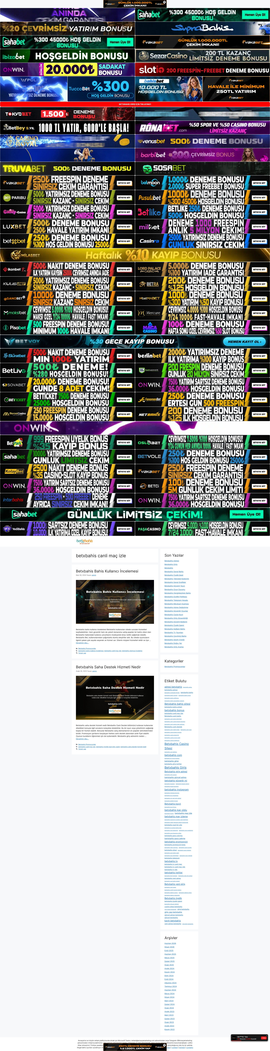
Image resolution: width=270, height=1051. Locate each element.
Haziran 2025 (170, 954)
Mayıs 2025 (169, 958)
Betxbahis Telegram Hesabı (176, 600)
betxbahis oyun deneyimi (171, 830)
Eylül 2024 (169, 979)
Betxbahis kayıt (173, 803)
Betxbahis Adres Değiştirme (176, 607)
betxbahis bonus (174, 710)
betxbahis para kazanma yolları (173, 833)
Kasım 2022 (170, 1029)
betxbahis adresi (171, 690)
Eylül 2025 (169, 951)
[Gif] (135, 255)
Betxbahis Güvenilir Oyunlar (176, 611)
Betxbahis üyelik (173, 898)
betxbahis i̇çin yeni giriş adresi (173, 798)
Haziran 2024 (170, 990)
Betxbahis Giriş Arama (174, 647)
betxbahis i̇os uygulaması (171, 795)
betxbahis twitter (174, 872)
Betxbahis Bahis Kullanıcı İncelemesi (107, 571)
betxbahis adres (187, 687)
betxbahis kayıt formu (170, 807)
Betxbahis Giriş (171, 564)
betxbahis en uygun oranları (172, 758)
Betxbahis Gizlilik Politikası (176, 597)
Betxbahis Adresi (172, 561)
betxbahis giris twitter (173, 764)
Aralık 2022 (169, 1026)
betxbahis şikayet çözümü (172, 904)
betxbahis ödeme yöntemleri (172, 895)
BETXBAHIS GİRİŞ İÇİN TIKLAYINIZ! (135, 104)
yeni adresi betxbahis (173, 924)
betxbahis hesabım (170, 784)
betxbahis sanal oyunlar (185, 847)
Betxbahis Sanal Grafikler (175, 582)
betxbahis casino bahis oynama (173, 732)
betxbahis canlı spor (186, 729)
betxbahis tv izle (171, 870)
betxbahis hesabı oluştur (182, 784)
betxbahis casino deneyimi (172, 735)
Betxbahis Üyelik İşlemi (174, 625)
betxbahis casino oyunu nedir (172, 737)
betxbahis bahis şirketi (173, 707)
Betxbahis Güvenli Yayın (175, 586)
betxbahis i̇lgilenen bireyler (172, 793)
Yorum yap (82, 653)
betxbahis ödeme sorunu (171, 892)
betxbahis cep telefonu (171, 752)
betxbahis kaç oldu (176, 810)
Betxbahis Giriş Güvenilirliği (176, 618)
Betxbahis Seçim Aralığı (174, 640)
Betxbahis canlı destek (173, 727)
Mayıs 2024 (169, 994)
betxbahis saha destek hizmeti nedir (133, 747)
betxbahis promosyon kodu (175, 845)
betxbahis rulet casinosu (171, 847)
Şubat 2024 (170, 1004)
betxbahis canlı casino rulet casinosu (174, 724)
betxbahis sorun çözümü (184, 850)
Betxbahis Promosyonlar (87, 648)
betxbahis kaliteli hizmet (171, 801)
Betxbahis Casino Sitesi (177, 746)
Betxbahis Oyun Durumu (175, 589)
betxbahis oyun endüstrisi (186, 830)
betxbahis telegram (172, 858)
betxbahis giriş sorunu (171, 774)
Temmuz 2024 (171, 986)
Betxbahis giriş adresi (176, 771)
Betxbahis (169, 568)
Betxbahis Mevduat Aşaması (177, 604)
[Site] (67, 183)
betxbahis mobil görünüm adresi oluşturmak (176, 822)
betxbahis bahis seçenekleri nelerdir (174, 701)
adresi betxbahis (173, 686)
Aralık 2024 (169, 968)
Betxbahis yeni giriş (175, 884)
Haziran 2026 (170, 943)
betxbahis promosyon (176, 841)
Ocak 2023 (169, 1022)
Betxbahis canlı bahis (173, 716)
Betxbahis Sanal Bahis (174, 572)
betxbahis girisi (172, 761)
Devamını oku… (82, 643)
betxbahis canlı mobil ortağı (172, 729)
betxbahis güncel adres (175, 777)
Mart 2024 (169, 1001)
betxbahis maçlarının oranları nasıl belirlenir (176, 819)
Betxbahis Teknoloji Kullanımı (177, 579)
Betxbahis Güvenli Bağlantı (176, 622)
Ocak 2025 (169, 965)
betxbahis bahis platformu (172, 698)
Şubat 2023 (170, 1019)
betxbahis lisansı (169, 813)
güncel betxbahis (171, 918)
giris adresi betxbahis (170, 909)
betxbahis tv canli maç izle (175, 867)
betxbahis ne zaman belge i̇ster (173, 828)
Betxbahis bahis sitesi (177, 703)
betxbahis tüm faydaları (171, 876)
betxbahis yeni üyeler (170, 887)
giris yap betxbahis (173, 912)
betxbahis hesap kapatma (171, 786)
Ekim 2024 (169, 976)
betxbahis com (173, 755)
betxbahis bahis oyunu (185, 695)
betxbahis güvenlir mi (176, 780)
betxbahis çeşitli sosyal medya (173, 890)
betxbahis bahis (187, 693)
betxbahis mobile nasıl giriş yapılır (108, 747)
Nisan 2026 (169, 947)
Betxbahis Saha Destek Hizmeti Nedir (108, 667)
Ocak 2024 (169, 1008)
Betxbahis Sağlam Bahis (175, 629)
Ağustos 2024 (170, 983)
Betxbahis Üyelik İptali (174, 575)
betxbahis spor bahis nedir (172, 853)
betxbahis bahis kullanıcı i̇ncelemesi (90, 651)
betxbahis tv (171, 861)
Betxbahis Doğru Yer (173, 643)
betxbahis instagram (177, 789)
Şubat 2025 (169, 961)
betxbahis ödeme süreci (185, 892)
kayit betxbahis (173, 920)
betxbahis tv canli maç (173, 864)
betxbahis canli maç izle (112, 651)
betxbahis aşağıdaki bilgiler (172, 692)
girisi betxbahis (183, 909)
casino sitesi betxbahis (173, 907)
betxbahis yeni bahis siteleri (172, 881)
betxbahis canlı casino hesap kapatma (175, 721)
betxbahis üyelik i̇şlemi (173, 901)
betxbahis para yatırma (173, 836)
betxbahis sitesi (171, 850)
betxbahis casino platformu (172, 740)
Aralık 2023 (169, 1011)
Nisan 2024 (169, 997)
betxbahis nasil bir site (173, 825)
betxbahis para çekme (175, 838)
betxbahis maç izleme (176, 816)
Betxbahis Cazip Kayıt (174, 615)
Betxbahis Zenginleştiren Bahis (178, 593)
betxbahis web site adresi (185, 876)
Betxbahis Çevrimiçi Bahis (175, 636)
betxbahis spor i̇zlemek (186, 855)
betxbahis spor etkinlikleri (172, 855)
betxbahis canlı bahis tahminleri (173, 719)
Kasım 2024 (170, 972)
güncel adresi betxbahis (174, 915)
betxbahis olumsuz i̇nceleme (132, 651)
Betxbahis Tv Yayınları (174, 633)
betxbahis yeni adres (173, 878)
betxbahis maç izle (183, 813)
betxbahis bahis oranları (171, 695)
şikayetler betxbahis (187, 924)
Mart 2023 (169, 1015)
